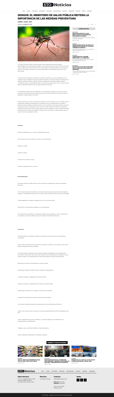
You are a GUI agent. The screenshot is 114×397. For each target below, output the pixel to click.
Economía (20, 358)
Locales (26, 21)
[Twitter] (92, 24)
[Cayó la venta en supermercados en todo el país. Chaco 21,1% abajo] (30, 351)
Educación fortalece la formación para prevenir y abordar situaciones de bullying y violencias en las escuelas (57, 361)
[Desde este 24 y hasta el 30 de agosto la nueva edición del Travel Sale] (83, 351)
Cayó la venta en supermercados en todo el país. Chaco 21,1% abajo (29, 360)
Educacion (75, 32)
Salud (30, 21)
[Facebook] (89, 24)
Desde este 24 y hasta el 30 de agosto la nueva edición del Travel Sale (83, 360)
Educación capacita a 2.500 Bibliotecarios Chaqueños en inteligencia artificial (82, 35)
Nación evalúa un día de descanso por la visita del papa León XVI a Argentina (83, 68)
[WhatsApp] (95, 24)
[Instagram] (81, 380)
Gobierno (20, 21)
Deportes (75, 55)
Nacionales (75, 65)
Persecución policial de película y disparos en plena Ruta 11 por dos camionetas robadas (83, 46)
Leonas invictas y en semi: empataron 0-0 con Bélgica (81, 57)
